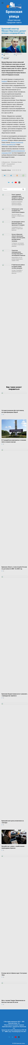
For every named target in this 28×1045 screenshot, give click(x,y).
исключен (4, 140)
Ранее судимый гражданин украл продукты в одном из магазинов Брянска (18, 197)
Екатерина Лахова (16, 162)
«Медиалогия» (6, 162)
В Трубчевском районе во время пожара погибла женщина (18, 266)
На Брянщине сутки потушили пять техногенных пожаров (18, 210)
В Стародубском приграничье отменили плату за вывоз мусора (14, 441)
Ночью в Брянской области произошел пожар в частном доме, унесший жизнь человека (18, 238)
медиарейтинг (11, 164)
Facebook (4, 81)
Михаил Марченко (7, 166)
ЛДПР (4, 164)
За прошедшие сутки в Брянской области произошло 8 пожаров (18, 223)
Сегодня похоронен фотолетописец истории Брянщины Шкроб (13, 411)
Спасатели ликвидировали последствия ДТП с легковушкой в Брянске (18, 253)
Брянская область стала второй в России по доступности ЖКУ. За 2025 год (14, 568)
